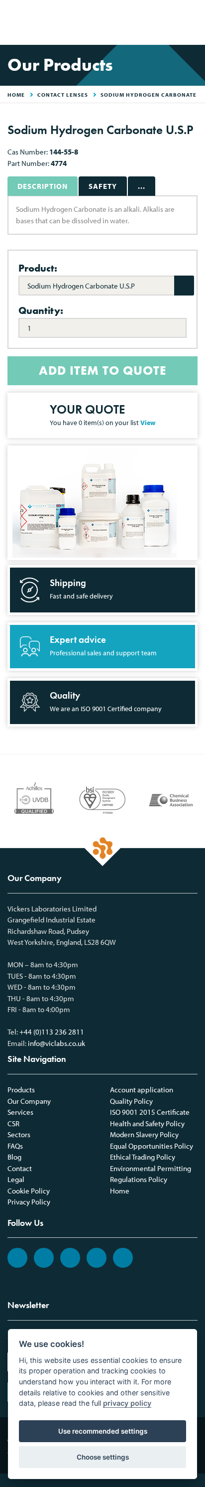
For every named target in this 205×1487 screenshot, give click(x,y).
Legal (15, 1179)
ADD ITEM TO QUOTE (102, 370)
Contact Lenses (62, 94)
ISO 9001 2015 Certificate (150, 1112)
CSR (13, 1123)
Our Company (29, 1101)
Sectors (18, 1134)
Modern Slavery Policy (144, 1134)
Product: (37, 268)
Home (119, 1190)
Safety (103, 186)
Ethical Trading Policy (142, 1157)
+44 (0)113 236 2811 (51, 1032)
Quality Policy (131, 1101)
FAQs (15, 1146)
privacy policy (127, 1403)
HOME (16, 94)
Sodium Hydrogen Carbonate (149, 94)
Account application (141, 1089)
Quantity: (40, 310)
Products (21, 1089)
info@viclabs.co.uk (56, 1043)
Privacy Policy (28, 1201)
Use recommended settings (102, 1431)
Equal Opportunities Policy (151, 1146)
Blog (14, 1157)
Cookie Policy (28, 1190)
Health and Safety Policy (147, 1123)
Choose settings (103, 1457)
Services (20, 1112)
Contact (19, 1168)
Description (42, 186)
